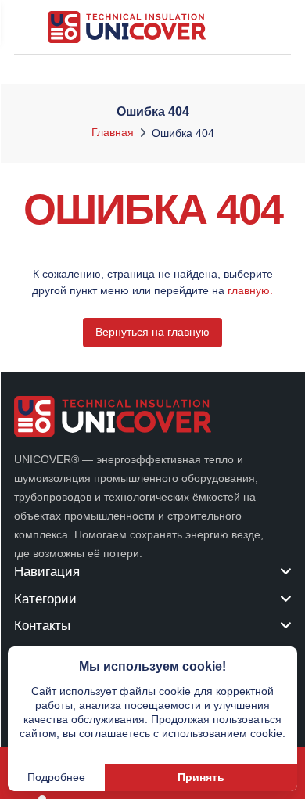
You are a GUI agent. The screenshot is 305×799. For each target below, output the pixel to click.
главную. (250, 290)
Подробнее (56, 777)
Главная (113, 132)
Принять (201, 777)
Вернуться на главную (152, 332)
